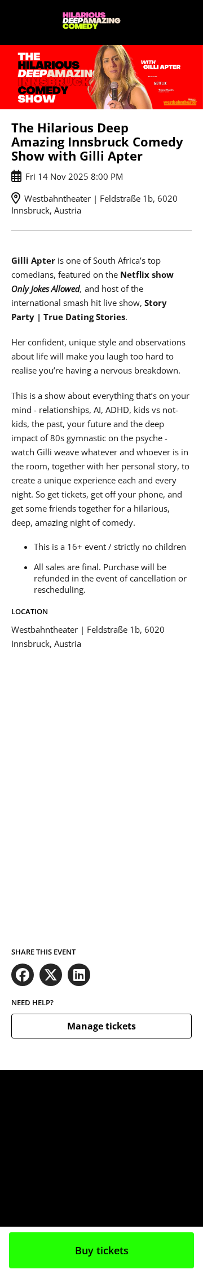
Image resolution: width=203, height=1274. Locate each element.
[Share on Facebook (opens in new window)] (22, 975)
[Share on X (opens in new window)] (50, 975)
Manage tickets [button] (101, 1026)
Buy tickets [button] (102, 1250)
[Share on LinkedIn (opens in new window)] (79, 975)
